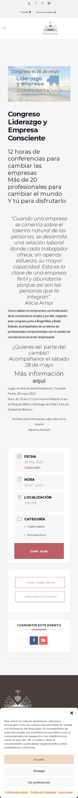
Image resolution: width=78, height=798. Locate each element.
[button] (72, 713)
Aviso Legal (65, 792)
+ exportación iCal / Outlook (40, 596)
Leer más (39, 551)
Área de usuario (45, 12)
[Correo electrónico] (43, 640)
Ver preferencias (39, 782)
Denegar (39, 771)
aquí (39, 380)
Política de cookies (16, 792)
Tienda (24, 12)
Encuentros (36, 535)
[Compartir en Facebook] (34, 640)
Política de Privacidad (43, 792)
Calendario (36, 527)
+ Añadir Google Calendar (40, 582)
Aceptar (39, 759)
